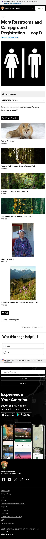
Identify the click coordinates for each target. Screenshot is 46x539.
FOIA (2, 497)
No (8, 352)
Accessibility (5, 491)
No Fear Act (5, 510)
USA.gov (4, 520)
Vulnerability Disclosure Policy (11, 517)
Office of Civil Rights (8, 523)
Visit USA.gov (7, 534)
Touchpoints (8, 362)
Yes (8, 346)
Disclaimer (4, 513)
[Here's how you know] (23, 2)
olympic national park (10, 320)
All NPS (23, 384)
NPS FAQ (4, 507)
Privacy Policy (6, 494)
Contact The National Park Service (13, 504)
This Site (23, 379)
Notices (3, 500)
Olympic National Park (9, 37)
